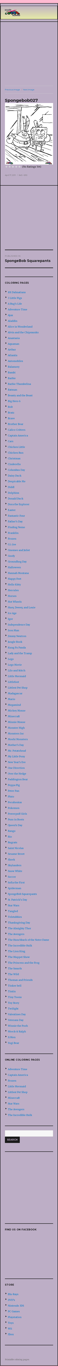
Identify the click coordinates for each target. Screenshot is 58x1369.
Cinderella (14, 464)
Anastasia (14, 338)
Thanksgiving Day (19, 922)
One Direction (16, 767)
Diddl (11, 487)
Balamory (13, 366)
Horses (12, 595)
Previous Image (12, 89)
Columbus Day (16, 469)
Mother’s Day (16, 744)
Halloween (14, 567)
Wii (10, 1328)
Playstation (14, 1317)
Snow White (15, 871)
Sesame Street (16, 853)
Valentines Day (17, 1014)
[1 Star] (6, 166)
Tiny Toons (15, 997)
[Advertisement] (29, 53)
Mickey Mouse (16, 710)
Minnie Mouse (16, 722)
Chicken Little (16, 446)
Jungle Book (15, 641)
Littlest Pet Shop (18, 687)
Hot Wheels (15, 601)
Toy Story (13, 1002)
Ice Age (12, 613)
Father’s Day (15, 521)
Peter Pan (13, 790)
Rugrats (12, 842)
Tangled (13, 911)
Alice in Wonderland (20, 326)
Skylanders (14, 865)
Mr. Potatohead (17, 750)
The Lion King (16, 951)
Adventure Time (17, 309)
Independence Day (19, 624)
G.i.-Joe (12, 544)
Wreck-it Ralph (17, 1031)
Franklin (13, 532)
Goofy (11, 555)
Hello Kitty (14, 584)
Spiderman (14, 888)
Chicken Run (15, 452)
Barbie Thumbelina (19, 383)
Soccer (12, 876)
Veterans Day (15, 1020)
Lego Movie (15, 664)
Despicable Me (16, 481)
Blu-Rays (13, 1294)
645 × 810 (23, 175)
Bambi (11, 372)
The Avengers (16, 934)
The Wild (13, 974)
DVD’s (11, 1299)
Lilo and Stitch (16, 670)
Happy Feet (14, 578)
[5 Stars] (19, 166)
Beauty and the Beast (20, 395)
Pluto (11, 796)
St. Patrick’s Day (17, 899)
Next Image (28, 89)
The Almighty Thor (19, 928)
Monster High (16, 727)
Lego (11, 659)
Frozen (12, 538)
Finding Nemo (16, 527)
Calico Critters (16, 429)
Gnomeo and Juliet (19, 550)
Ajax (10, 315)
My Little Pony (16, 756)
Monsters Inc (16, 733)
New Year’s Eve (17, 762)
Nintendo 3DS (16, 1305)
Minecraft (14, 716)
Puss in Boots (16, 819)
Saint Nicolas (16, 848)
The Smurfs (15, 968)
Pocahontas (15, 802)
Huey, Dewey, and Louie (21, 607)
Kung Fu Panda (17, 647)
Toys (11, 1322)
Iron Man (13, 630)
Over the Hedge (17, 773)
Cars (10, 441)
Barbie (12, 378)
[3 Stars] (12, 166)
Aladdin (12, 320)
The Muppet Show (19, 957)
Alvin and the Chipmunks (23, 332)
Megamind (14, 704)
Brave (11, 418)
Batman (12, 389)
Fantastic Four (16, 515)
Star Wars (13, 905)
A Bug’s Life (15, 303)
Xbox (11, 1334)
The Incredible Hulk (20, 945)
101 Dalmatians (17, 292)
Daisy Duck (14, 475)
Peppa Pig (14, 785)
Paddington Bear (18, 779)
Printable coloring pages (17, 1359)
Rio (10, 836)
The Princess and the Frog (23, 962)
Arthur (12, 349)
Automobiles (15, 361)
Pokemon (13, 808)
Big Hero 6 (14, 401)
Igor (10, 618)
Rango (11, 830)
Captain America (18, 435)
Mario (11, 699)
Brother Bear (15, 424)
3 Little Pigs (15, 297)
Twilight (13, 1008)
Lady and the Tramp (20, 653)
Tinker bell (14, 985)
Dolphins (13, 492)
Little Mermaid (17, 676)
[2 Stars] (9, 166)
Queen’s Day (15, 825)
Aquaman (13, 343)
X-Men (11, 1037)
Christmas (14, 458)
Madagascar (15, 693)
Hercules (13, 590)
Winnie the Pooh (18, 1025)
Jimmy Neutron (17, 636)
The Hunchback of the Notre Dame (28, 939)
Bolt (10, 406)
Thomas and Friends (20, 979)
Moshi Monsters (18, 739)
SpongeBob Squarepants (22, 893)
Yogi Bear (13, 1042)
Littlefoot (13, 681)
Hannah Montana (18, 573)
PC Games (14, 1311)
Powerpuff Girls (17, 813)
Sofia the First (16, 882)
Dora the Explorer (18, 504)
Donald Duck (15, 498)
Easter (12, 510)
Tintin (12, 991)
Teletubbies (15, 916)
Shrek (11, 859)
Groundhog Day (17, 561)
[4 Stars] (16, 166)
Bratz (11, 412)
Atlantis (12, 355)
